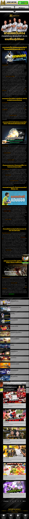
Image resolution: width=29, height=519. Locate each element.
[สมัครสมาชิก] (18, 515)
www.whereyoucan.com (20, 513)
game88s (5, 475)
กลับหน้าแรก (4, 518)
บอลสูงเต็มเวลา (14, 351)
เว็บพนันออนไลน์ (7, 493)
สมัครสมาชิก (18, 518)
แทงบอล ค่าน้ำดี (14, 326)
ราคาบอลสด (13, 357)
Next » (24, 501)
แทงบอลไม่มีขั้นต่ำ (15, 339)
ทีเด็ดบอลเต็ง (6, 404)
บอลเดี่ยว (13, 313)
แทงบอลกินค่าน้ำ (14, 370)
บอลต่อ (12, 345)
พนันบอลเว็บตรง (14, 301)
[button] (14, 12)
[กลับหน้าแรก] (4, 515)
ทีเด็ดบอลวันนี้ (6, 458)
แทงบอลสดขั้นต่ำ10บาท (16, 332)
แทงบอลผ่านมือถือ (15, 364)
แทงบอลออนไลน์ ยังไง (16, 307)
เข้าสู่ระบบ (11, 518)
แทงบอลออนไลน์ (7, 440)
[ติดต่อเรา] (25, 515)
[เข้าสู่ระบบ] (11, 515)
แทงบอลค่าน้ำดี (14, 320)
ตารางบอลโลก (6, 422)
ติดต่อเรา (25, 518)
